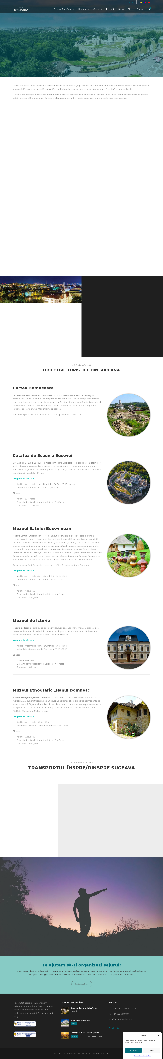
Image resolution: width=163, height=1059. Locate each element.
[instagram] (132, 2)
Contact (140, 9)
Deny (151, 1050)
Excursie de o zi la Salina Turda (84, 1008)
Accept (133, 1050)
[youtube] (129, 2)
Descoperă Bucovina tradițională (85, 1032)
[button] (158, 1035)
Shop (121, 9)
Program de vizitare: (23, 478)
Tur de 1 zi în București (80, 1020)
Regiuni (82, 9)
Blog (130, 9)
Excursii (110, 9)
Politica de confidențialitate (142, 1056)
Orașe (96, 9)
